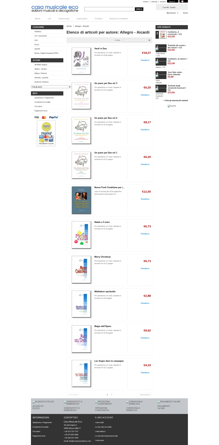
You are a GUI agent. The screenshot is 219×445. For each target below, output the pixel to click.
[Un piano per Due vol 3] (82, 96)
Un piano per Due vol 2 (105, 118)
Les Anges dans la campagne (109, 361)
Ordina (117, 40)
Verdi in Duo (100, 48)
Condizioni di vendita (42, 102)
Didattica (37, 31)
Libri (48, 19)
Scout (36, 44)
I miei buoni (99, 440)
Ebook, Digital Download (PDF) (46, 53)
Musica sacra (80, 19)
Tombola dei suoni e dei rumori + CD (177, 47)
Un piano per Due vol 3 (105, 83)
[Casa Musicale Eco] (55, 6)
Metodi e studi (62, 19)
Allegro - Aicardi (40, 69)
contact (145, 2)
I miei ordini (99, 422)
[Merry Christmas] (82, 270)
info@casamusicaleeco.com (80, 441)
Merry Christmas (102, 257)
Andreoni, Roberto (41, 82)
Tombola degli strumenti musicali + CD (177, 89)
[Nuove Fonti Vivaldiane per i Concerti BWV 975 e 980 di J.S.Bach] (82, 200)
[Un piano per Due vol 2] (82, 131)
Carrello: (166, 7)
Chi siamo (98, 18)
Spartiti (36, 19)
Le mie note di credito (103, 427)
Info (35, 93)
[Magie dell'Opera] (82, 339)
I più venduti (163, 27)
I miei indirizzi (100, 431)
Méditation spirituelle (104, 291)
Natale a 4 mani (102, 222)
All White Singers (40, 65)
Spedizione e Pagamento (44, 98)
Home (69, 26)
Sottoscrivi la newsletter (119, 18)
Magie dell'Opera (102, 326)
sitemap (154, 2)
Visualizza (145, 60)
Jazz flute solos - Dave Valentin (175, 74)
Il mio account (104, 417)
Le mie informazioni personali (106, 436)
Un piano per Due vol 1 (105, 152)
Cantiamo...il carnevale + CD (175, 34)
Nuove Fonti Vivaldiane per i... (109, 187)
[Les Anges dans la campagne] (82, 374)
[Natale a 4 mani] (82, 235)
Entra (185, 13)
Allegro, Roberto (40, 73)
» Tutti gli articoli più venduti (176, 100)
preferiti (163, 2)
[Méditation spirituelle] (82, 304)
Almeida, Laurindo (41, 78)
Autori (36, 60)
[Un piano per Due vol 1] (82, 166)
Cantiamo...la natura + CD (178, 61)
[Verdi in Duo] (82, 62)
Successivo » (145, 395)
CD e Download (40, 36)
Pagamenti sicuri (40, 111)
